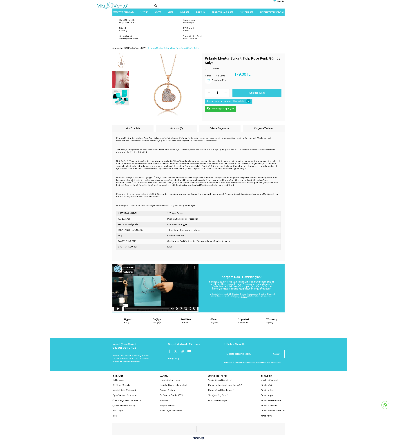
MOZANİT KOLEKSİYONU (272, 12)
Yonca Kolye (266, 416)
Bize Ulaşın (117, 411)
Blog (114, 416)
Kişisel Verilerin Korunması (124, 395)
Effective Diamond (269, 380)
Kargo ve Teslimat (263, 128)
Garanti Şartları (167, 390)
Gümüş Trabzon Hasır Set (273, 411)
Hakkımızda (118, 380)
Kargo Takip (173, 359)
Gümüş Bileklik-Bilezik (271, 401)
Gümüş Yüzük (267, 385)
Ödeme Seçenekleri (220, 128)
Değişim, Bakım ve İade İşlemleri (174, 385)
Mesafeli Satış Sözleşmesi (124, 390)
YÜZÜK (144, 12)
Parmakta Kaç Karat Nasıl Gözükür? (225, 385)
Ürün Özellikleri (133, 128)
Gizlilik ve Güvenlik (121, 385)
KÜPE (170, 12)
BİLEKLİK (200, 12)
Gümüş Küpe (267, 395)
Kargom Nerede (167, 406)
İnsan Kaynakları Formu (171, 411)
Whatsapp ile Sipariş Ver (223, 109)
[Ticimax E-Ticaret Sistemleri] (198, 438)
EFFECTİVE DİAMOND (123, 12)
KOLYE (158, 12)
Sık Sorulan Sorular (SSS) (171, 395)
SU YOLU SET (246, 12)
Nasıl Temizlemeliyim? (218, 401)
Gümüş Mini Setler (269, 406)
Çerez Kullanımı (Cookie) (123, 406)
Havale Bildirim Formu (170, 380)
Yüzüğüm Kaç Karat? (218, 395)
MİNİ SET (184, 12)
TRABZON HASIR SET (222, 12)
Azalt (209, 93)
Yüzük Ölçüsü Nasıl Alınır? (220, 380)
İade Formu (165, 401)
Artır (226, 93)
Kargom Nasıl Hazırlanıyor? (221, 390)
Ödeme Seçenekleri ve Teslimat (126, 401)
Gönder (276, 354)
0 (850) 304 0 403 (124, 348)
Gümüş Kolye (267, 390)
